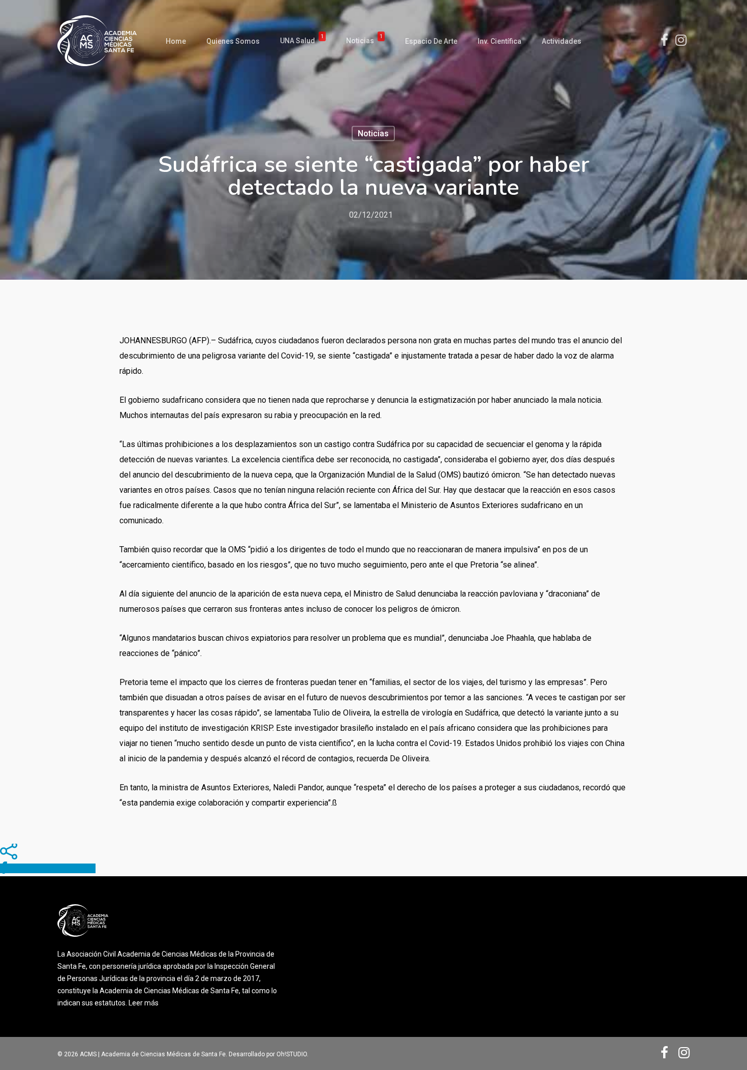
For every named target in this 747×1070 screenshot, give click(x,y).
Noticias (364, 41)
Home (176, 41)
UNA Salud (302, 41)
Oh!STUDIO (291, 1054)
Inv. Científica (499, 41)
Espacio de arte (431, 41)
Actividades (561, 41)
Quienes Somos (233, 41)
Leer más (144, 1003)
